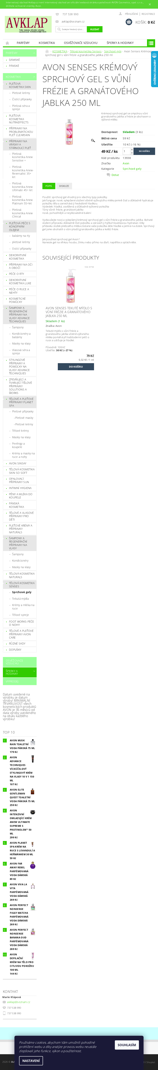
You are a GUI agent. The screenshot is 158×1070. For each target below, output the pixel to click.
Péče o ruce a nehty (19, 290)
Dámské (14, 60)
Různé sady (17, 643)
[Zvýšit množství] (132, 149)
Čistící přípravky (22, 99)
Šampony (18, 327)
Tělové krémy (20, 430)
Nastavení (31, 1061)
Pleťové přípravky (22, 411)
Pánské (14, 66)
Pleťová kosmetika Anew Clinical (22, 213)
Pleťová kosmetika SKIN (20, 85)
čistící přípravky (21, 248)
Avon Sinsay (17, 463)
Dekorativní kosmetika (17, 256)
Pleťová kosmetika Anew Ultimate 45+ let (22, 186)
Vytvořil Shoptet (146, 1062)
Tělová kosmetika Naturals (21, 575)
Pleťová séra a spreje (21, 107)
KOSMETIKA (47, 43)
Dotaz (115, 175)
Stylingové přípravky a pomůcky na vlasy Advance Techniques (19, 366)
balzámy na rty (21, 235)
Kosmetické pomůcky (17, 300)
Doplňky (15, 649)
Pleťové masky (24, 418)
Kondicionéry (20, 560)
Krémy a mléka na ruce (23, 606)
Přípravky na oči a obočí (21, 266)
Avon (126, 163)
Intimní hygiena (20, 488)
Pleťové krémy (21, 93)
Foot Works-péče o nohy (21, 623)
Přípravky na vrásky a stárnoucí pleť (20, 144)
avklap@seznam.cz (18, 1002)
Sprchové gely (21, 592)
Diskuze (64, 186)
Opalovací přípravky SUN (19, 480)
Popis (48, 186)
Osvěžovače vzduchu (80, 43)
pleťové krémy (21, 242)
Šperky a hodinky (120, 43)
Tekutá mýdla (20, 598)
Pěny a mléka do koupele (21, 495)
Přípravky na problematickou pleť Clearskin (21, 131)
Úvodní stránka (7, 42)
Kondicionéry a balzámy (21, 335)
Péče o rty (16, 274)
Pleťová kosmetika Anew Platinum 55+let (22, 200)
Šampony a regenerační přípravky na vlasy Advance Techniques (19, 314)
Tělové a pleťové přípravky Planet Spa (21, 402)
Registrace (148, 14)
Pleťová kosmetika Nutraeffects (19, 119)
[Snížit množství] (132, 153)
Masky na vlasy (21, 343)
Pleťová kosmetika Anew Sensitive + (22, 157)
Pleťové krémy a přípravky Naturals (20, 529)
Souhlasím (127, 1045)
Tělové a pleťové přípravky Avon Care (21, 634)
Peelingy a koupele (18, 445)
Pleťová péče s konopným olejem (19, 226)
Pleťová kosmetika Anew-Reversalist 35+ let (23, 172)
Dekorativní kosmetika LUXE (20, 281)
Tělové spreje (20, 615)
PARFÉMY (23, 43)
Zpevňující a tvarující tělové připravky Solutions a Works (20, 386)
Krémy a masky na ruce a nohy (23, 455)
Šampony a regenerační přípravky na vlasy (18, 543)
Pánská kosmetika (16, 505)
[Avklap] (28, 24)
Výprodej (12, 681)
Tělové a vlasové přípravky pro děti (21, 516)
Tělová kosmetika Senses (21, 584)
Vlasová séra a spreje (21, 351)
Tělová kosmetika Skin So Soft (21, 471)
